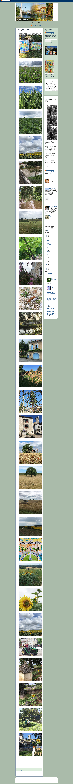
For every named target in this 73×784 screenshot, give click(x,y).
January (48, 254)
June (48, 247)
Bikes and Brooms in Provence (51, 309)
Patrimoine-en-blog (50, 292)
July (47, 246)
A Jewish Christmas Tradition (52, 287)
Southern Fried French (51, 308)
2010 (47, 269)
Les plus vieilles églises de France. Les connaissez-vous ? (51, 294)
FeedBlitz (53, 42)
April (47, 250)
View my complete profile (36, 26)
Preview (46, 42)
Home (29, 772)
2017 (47, 260)
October (48, 240)
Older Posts (40, 772)
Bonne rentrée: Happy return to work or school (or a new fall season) (51, 304)
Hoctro (47, 230)
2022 (47, 236)
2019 (47, 257)
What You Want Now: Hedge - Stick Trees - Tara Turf (51, 314)
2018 (47, 258)
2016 (47, 261)
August (48, 243)
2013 (47, 265)
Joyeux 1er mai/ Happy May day (53, 279)
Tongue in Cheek (50, 297)
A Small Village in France (37, 25)
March (48, 251)
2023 (47, 235)
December (48, 239)
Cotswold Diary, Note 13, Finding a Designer (50, 274)
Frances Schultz (49, 273)
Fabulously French (50, 277)
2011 (47, 268)
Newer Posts (18, 772)
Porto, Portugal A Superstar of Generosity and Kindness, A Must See (51, 299)
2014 (47, 264)
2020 (47, 256)
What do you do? (52, 188)
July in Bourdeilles (22, 30)
